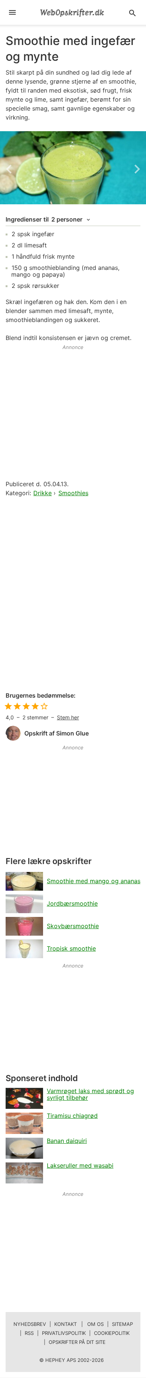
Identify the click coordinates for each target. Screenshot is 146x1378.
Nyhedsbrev (29, 1324)
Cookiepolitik (112, 1333)
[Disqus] (73, 595)
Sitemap (122, 1324)
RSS (29, 1333)
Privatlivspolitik (64, 1333)
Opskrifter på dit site (77, 1342)
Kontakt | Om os (79, 1324)
